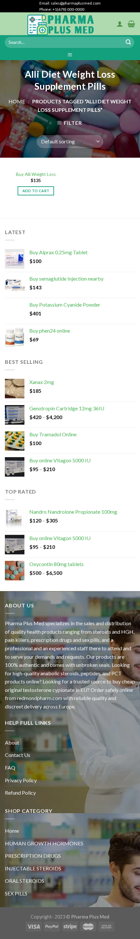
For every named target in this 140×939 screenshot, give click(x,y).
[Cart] (131, 24)
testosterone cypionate (49, 690)
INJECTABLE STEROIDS (33, 868)
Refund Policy (20, 792)
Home (16, 101)
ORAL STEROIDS (24, 881)
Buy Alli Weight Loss (36, 174)
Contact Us (17, 755)
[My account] (120, 24)
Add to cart (35, 191)
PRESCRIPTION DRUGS (33, 856)
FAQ (10, 767)
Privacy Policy (21, 780)
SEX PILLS (16, 893)
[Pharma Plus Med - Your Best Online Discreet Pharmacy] (61, 23)
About (12, 742)
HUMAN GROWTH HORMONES (44, 843)
